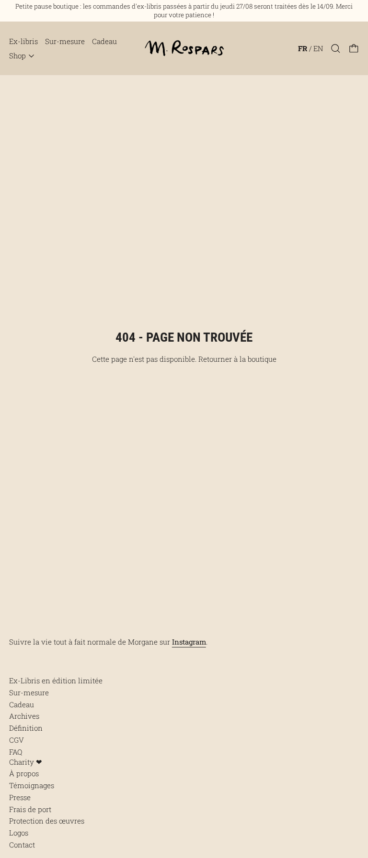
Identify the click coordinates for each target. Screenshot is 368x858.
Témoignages (31, 785)
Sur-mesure (65, 41)
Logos (18, 832)
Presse (20, 797)
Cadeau (104, 41)
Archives (24, 716)
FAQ (15, 752)
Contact (22, 844)
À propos (24, 773)
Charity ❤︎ (25, 762)
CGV (16, 740)
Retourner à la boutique (237, 359)
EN (318, 48)
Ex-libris (23, 41)
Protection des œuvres (46, 820)
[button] (335, 48)
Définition (26, 728)
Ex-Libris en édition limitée (56, 680)
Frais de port (30, 809)
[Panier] (353, 48)
